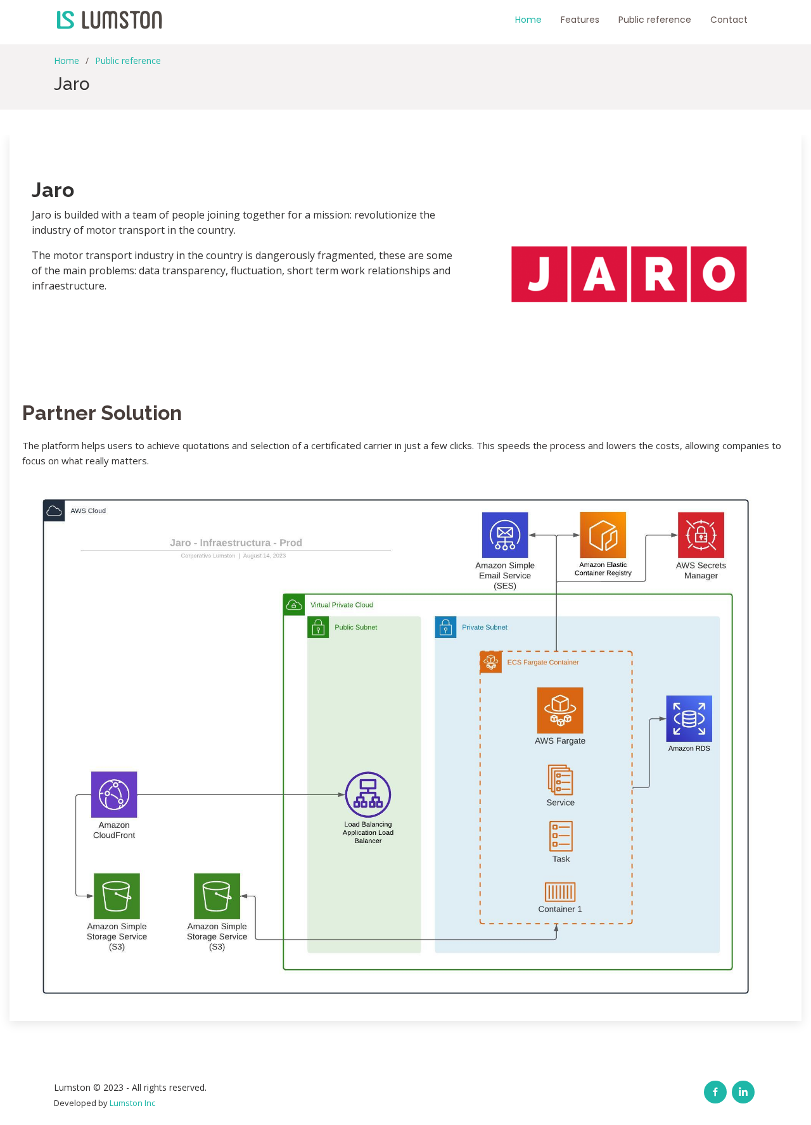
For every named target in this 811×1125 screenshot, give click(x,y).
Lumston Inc (132, 1103)
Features (580, 19)
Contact (729, 19)
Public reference (654, 19)
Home (528, 19)
